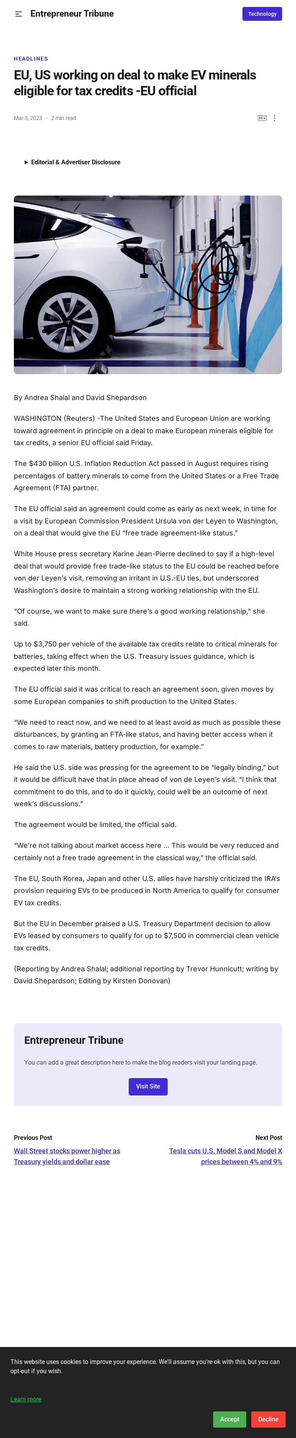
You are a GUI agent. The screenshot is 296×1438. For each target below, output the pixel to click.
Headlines (31, 59)
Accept (229, 1419)
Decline (268, 1419)
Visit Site (148, 1086)
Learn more (25, 1399)
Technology (262, 14)
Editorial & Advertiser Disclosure (76, 162)
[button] (18, 14)
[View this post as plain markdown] (262, 118)
